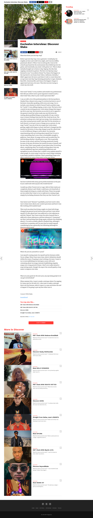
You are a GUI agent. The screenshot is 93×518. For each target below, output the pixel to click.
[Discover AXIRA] (11, 83)
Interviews (48, 508)
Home (33, 508)
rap (33, 316)
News (37, 508)
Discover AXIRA (8, 85)
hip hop (30, 316)
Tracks (59, 508)
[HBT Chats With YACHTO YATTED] (11, 70)
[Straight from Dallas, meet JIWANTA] (11, 95)
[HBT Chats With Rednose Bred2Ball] (11, 57)
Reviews (54, 508)
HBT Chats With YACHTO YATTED (10, 72)
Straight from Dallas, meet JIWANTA (9, 98)
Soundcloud (24, 297)
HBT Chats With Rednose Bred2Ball (10, 59)
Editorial (42, 508)
